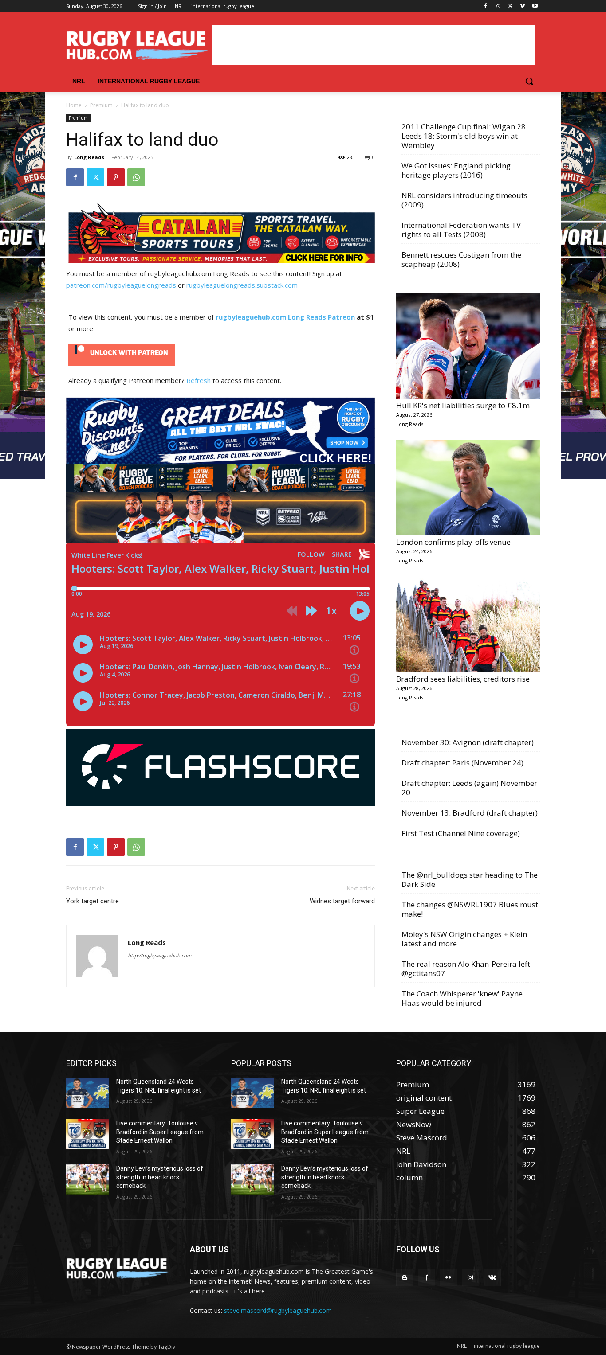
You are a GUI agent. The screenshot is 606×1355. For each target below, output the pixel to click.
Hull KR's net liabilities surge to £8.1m (463, 405)
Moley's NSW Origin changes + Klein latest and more (464, 939)
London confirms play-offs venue (453, 542)
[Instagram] (498, 6)
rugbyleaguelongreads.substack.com (242, 285)
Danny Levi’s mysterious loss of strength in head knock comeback (159, 1177)
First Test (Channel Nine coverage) (460, 833)
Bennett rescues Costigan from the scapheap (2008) (461, 259)
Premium (101, 105)
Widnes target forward (342, 901)
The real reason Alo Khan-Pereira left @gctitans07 (465, 968)
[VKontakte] (492, 1277)
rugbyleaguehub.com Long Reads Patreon (285, 316)
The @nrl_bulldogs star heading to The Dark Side (469, 879)
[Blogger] (404, 1277)
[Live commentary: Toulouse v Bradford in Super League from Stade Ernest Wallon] (87, 1134)
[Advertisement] (373, 45)
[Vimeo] (522, 6)
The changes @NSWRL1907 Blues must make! (469, 909)
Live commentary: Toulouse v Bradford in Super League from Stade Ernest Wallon (160, 1132)
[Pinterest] (116, 177)
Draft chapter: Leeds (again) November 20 (469, 787)
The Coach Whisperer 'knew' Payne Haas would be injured (462, 998)
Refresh (198, 380)
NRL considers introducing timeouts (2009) (464, 200)
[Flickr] (448, 1277)
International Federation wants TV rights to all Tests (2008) (461, 229)
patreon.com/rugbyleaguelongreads (121, 285)
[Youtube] (535, 6)
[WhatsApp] (136, 177)
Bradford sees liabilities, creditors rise (463, 679)
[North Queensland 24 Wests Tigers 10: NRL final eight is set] (87, 1093)
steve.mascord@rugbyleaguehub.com (278, 1310)
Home (74, 105)
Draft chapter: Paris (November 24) (462, 763)
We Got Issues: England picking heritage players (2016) (456, 170)
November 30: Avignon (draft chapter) (467, 742)
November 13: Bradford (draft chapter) (469, 813)
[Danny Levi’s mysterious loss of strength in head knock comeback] (87, 1179)
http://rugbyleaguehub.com (159, 955)
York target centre (92, 901)
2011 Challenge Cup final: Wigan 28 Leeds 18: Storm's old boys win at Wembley (463, 135)
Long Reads (89, 157)
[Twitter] (510, 6)
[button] (529, 81)
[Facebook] (485, 6)
